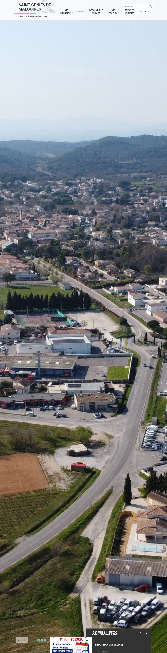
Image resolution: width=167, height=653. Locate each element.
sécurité (144, 11)
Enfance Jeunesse (129, 11)
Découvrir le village (96, 11)
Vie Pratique (113, 11)
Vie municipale (66, 11)
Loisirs (80, 11)
